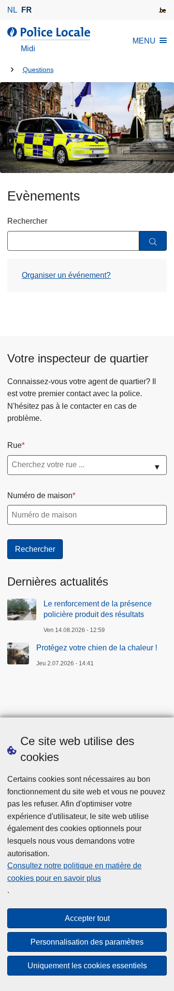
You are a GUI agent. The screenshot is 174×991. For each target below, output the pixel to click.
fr (26, 10)
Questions (38, 69)
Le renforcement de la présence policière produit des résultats (98, 609)
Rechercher (27, 221)
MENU (144, 41)
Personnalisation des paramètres (87, 942)
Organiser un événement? (66, 275)
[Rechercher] (153, 241)
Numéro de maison (39, 495)
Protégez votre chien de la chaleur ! (97, 648)
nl (12, 10)
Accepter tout (87, 918)
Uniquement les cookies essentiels (87, 966)
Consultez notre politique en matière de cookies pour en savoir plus (74, 872)
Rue (14, 445)
